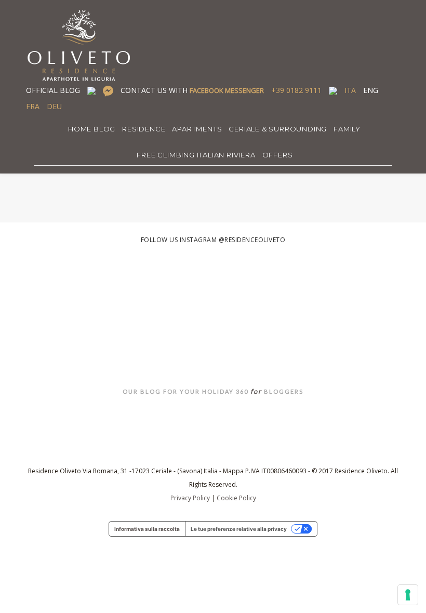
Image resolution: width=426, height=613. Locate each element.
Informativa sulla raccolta (147, 529)
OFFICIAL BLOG (53, 90)
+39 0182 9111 (296, 90)
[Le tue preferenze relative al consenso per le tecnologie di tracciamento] (408, 595)
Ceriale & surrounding (278, 129)
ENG (370, 90)
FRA (32, 106)
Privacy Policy (190, 498)
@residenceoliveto (252, 239)
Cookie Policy (236, 498)
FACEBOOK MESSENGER (227, 90)
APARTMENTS (197, 129)
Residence (143, 129)
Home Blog (91, 129)
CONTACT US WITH (192, 90)
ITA (350, 90)
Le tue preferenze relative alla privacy (239, 529)
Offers (277, 155)
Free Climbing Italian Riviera (196, 155)
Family (347, 129)
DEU (54, 106)
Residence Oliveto (213, 347)
